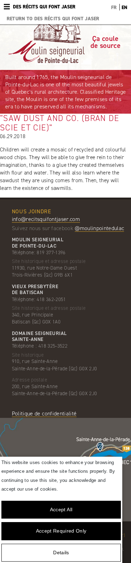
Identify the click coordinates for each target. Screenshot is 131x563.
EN (124, 7)
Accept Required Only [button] (61, 531)
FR (114, 7)
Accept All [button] (61, 509)
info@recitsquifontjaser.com (46, 219)
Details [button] (61, 552)
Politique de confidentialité (44, 413)
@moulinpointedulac (99, 228)
